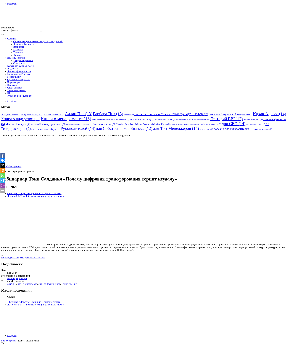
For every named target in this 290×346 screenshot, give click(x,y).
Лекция (23, 278)
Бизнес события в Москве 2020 (159, 114)
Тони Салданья (69, 284)
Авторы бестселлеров (32, 114)
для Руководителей (74, 128)
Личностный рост (253, 119)
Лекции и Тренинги (23, 44)
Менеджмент (14, 76)
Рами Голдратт (145, 124)
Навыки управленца (52, 124)
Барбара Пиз (108, 113)
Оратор (78, 124)
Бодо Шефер (196, 114)
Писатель (87, 124)
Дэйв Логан (246, 114)
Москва (35, 124)
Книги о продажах (119, 119)
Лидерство (12, 68)
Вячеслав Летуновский (225, 114)
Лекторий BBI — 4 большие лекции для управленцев (35, 196)
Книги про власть (183, 119)
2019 (5, 114)
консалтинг (206, 129)
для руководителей (23, 60)
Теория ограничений (193, 124)
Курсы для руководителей (20, 66)
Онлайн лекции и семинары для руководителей (38, 41)
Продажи (12, 85)
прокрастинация (263, 129)
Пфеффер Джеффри (126, 124)
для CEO (233, 123)
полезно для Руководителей (233, 128)
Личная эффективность (19, 71)
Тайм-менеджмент (16, 90)
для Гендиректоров (27, 284)
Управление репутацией (19, 96)
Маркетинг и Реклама (18, 74)
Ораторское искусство (18, 79)
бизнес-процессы (211, 124)
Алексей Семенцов (54, 114)
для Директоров (42, 129)
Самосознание (177, 124)
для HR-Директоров (254, 124)
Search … (6, 30)
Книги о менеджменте (66, 118)
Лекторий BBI (226, 118)
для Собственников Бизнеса (124, 128)
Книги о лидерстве (20, 119)
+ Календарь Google (11, 257)
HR (9, 93)
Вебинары (18, 47)
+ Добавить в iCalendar (33, 257)
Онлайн (70, 124)
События (11, 38)
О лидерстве (19, 63)
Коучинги (18, 49)
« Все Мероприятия (11, 166)
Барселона (129, 114)
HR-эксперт (14, 114)
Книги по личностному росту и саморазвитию (153, 119)
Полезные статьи (16, 57)
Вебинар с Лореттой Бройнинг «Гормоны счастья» (34, 193)
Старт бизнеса (14, 87)
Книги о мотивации (100, 119)
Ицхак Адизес (269, 113)
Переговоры (13, 82)
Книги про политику (200, 119)
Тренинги (18, 52)
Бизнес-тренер (8, 340)
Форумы (17, 55)
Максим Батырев (17, 124)
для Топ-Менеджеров (176, 128)
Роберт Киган (162, 124)
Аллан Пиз (78, 113)
